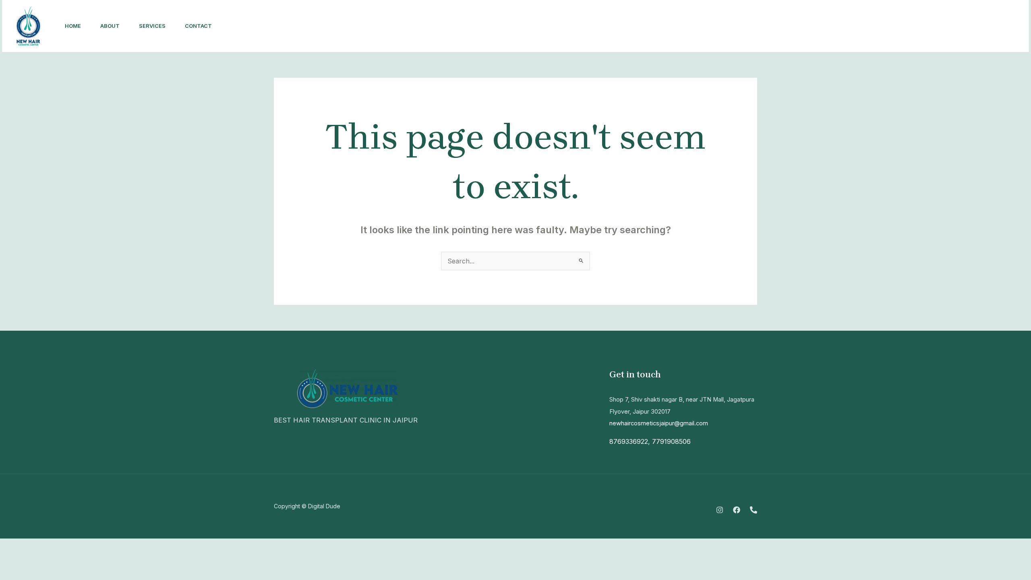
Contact (198, 26)
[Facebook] (918, 26)
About (110, 26)
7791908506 (671, 441)
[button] (984, 26)
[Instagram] (900, 26)
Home (73, 26)
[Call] (936, 26)
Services (152, 26)
